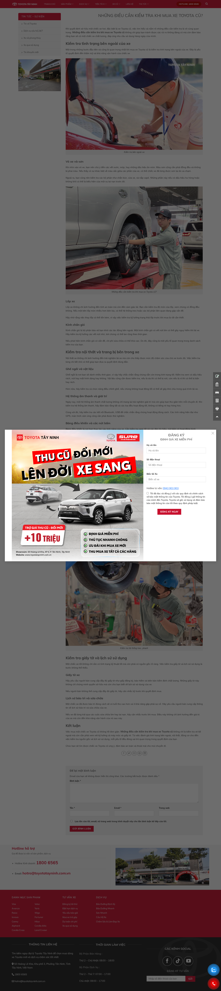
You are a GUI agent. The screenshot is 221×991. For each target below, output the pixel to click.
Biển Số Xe (152, 474)
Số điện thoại (153, 459)
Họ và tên (151, 445)
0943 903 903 (171, 488)
